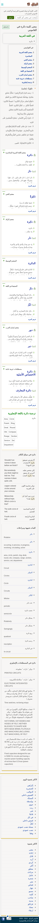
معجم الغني (28, 60)
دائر (31, 534)
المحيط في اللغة (26, 71)
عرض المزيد (32, 186)
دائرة (30, 552)
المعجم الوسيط (26, 67)
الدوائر (30, 572)
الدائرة (30, 565)
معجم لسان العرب (25, 75)
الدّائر (30, 595)
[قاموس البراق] (32, 4)
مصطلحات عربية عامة (24, 78)
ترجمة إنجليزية (27, 82)
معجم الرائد (28, 64)
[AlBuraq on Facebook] (3, 920)
